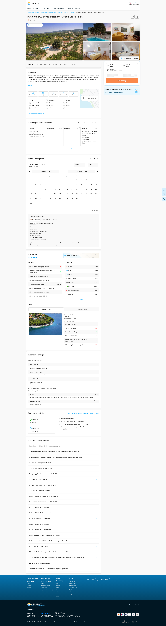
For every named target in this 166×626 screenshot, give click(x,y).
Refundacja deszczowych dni (45, 223)
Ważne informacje (70, 64)
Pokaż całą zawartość (35, 114)
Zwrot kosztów (44, 587)
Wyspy (57, 590)
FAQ (74, 622)
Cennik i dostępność (43, 64)
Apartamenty (30, 581)
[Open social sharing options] (137, 17)
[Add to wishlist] (133, 17)
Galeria (30, 64)
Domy (28, 583)
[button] (54, 41)
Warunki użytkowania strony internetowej (50, 622)
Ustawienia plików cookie (89, 622)
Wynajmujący (104, 579)
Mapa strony (79, 622)
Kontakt (32, 609)
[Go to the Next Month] (97, 171)
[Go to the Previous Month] (30, 171)
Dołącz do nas (73, 587)
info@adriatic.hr (45, 613)
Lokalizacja (57, 64)
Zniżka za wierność (45, 585)
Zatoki (57, 594)
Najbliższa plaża (46, 309)
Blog (70, 594)
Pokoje (29, 585)
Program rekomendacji (47, 590)
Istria (57, 583)
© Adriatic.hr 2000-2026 (33, 622)
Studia (29, 587)
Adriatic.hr (72, 581)
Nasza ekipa (72, 585)
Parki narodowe (60, 592)
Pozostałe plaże (82, 309)
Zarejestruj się (118, 92)
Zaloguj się (108, 92)
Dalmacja (58, 587)
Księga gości (72, 583)
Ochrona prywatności (66, 622)
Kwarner (58, 585)
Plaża (57, 596)
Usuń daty (94, 210)
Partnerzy (92, 579)
